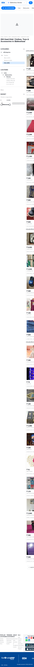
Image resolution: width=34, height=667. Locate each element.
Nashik (7, 643)
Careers (15, 647)
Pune (1, 643)
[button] (24, 2)
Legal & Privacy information (20, 642)
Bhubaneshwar (9, 638)
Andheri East (10, 78)
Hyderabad (8, 640)
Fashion (6, 36)
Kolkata (1, 638)
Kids (10, 36)
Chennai (2, 642)
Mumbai (1, 640)
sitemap (5, 665)
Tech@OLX (15, 645)
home (2, 36)
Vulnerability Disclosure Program (20, 647)
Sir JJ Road (10, 82)
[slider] (2, 105)
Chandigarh (9, 642)
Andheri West (10, 80)
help (2, 665)
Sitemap (20, 638)
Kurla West (10, 84)
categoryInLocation (16, 36)
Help (19, 637)
